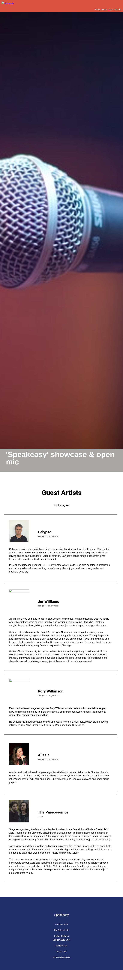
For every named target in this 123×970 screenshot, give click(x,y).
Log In (110, 9)
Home (97, 9)
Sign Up (117, 9)
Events (104, 9)
